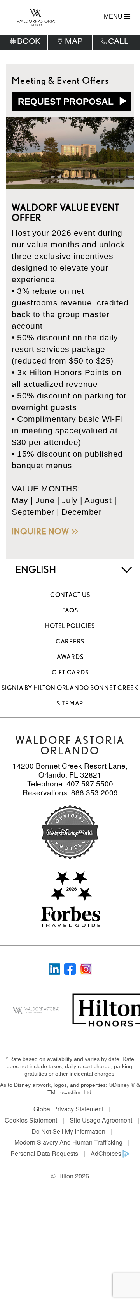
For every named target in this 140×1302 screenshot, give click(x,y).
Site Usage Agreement (101, 1120)
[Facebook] (70, 968)
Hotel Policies (70, 625)
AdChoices (106, 1153)
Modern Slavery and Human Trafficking (68, 1142)
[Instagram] (86, 968)
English (36, 569)
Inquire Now (40, 531)
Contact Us (70, 594)
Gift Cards (70, 672)
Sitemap (70, 703)
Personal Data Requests (44, 1153)
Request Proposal (67, 102)
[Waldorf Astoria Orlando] (36, 17)
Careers (70, 641)
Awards (70, 656)
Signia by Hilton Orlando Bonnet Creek (70, 688)
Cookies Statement (31, 1120)
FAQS (70, 610)
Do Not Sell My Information (68, 1131)
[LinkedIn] (54, 968)
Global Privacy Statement (68, 1108)
